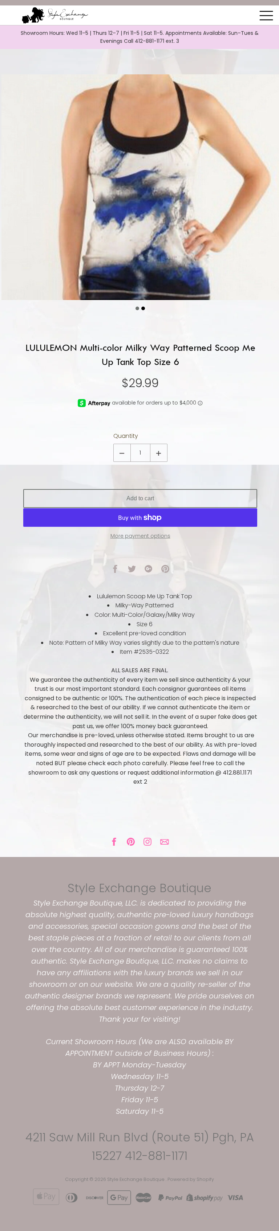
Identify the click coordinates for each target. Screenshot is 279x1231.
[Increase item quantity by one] (158, 453)
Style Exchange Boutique (139, 888)
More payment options (140, 535)
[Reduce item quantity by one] (122, 453)
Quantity (125, 436)
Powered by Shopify (190, 1179)
